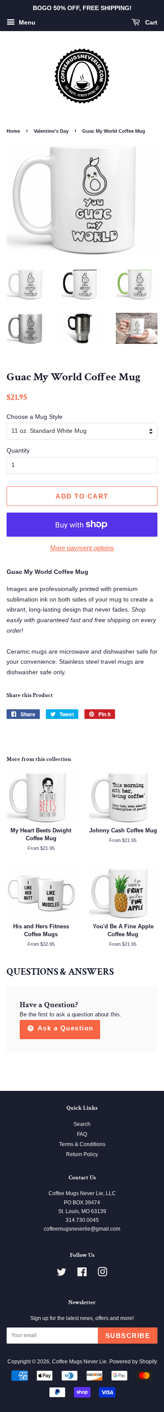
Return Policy (82, 1154)
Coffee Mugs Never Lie (79, 1362)
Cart (150, 22)
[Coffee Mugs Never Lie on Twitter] (61, 1274)
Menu (26, 22)
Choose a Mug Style (35, 416)
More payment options (82, 548)
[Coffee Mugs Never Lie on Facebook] (82, 1274)
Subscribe (127, 1335)
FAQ (82, 1134)
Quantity (18, 450)
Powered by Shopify (133, 1362)
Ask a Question (64, 1028)
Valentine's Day (51, 131)
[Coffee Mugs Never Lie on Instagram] (102, 1274)
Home (13, 131)
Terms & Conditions (82, 1144)
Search (82, 1124)
